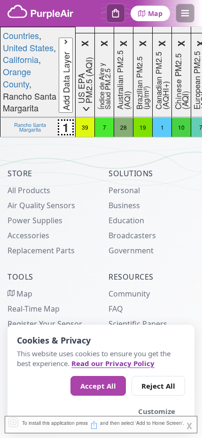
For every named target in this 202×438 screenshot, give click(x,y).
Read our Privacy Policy (113, 363)
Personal (124, 190)
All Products (29, 190)
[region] (101, 82)
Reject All (158, 386)
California (21, 59)
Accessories (28, 235)
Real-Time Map (34, 309)
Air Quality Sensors (41, 205)
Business (124, 205)
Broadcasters (132, 235)
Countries (21, 35)
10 (181, 127)
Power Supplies (35, 220)
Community (129, 294)
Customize (156, 411)
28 (123, 127)
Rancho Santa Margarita (30, 127)
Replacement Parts (41, 250)
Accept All (98, 386)
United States (28, 47)
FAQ (116, 309)
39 (85, 127)
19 (143, 127)
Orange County (17, 77)
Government (131, 250)
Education (126, 220)
